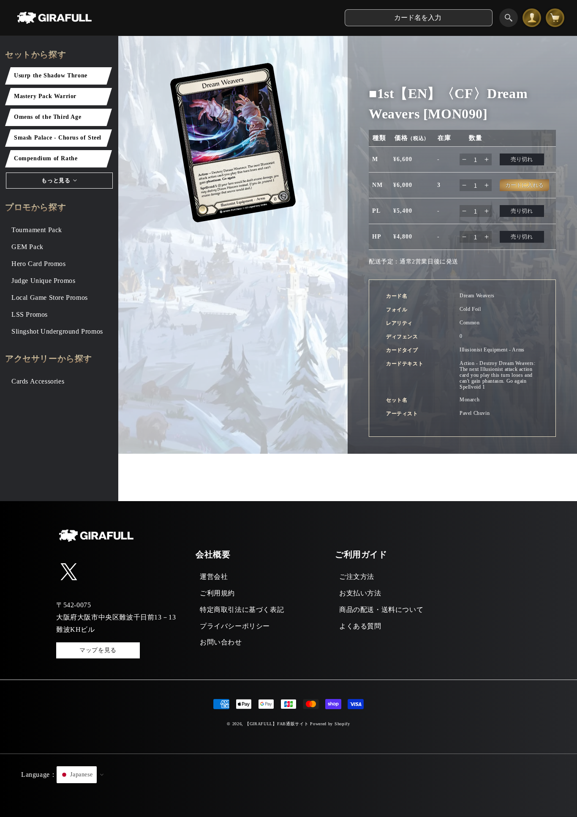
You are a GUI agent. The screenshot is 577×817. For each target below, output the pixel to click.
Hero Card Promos (38, 263)
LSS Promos (29, 314)
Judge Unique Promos (43, 280)
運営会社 (214, 576)
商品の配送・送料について (381, 609)
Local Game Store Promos (49, 297)
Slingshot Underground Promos (57, 331)
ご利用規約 (217, 593)
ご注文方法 (356, 576)
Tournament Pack (36, 229)
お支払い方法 (360, 593)
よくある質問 (360, 626)
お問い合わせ (221, 642)
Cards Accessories (37, 381)
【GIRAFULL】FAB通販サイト (277, 723)
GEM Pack (27, 246)
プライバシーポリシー (235, 626)
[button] (288, 785)
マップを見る (98, 650)
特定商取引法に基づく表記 (242, 609)
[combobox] (419, 17)
